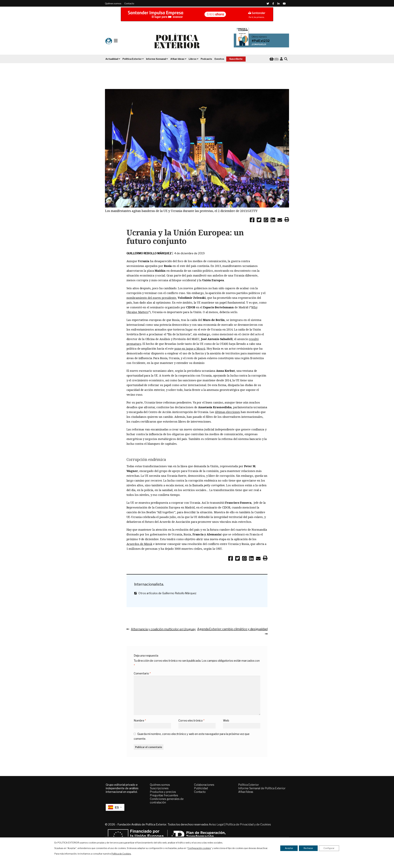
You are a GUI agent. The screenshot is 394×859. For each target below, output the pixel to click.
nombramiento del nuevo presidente (151, 298)
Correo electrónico (191, 720)
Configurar (329, 848)
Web (226, 720)
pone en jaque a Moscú (189, 348)
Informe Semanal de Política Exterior (261, 788)
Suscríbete (236, 59)
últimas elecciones (227, 412)
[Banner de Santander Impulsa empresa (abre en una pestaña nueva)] (197, 14)
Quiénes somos (113, 3)
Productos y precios (163, 791)
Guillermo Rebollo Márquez (149, 253)
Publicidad (201, 788)
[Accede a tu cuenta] (281, 59)
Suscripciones (159, 788)
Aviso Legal (216, 824)
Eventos (219, 59)
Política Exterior (248, 784)
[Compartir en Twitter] (259, 220)
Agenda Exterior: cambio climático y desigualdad (232, 629)
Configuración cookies (199, 848)
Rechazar (308, 848)
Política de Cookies (121, 853)
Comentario (142, 673)
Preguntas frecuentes (164, 795)
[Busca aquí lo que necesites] (285, 59)
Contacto (129, 3)
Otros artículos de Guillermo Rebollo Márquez (166, 593)
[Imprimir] (286, 220)
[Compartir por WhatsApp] (266, 220)
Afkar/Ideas (245, 791)
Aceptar (289, 848)
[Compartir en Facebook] (252, 220)
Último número (259, 36)
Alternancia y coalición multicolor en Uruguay (163, 629)
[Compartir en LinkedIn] (273, 220)
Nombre (140, 720)
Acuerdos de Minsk (139, 544)
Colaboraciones (204, 784)
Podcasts (206, 59)
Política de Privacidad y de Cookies (248, 824)
